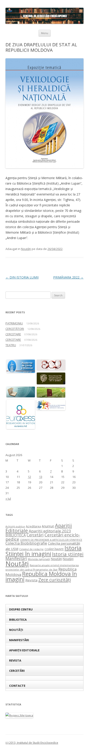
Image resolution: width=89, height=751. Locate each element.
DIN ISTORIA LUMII (22, 277)
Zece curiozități (54, 579)
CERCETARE (13, 334)
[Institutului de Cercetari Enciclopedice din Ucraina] (51, 369)
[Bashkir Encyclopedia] (51, 396)
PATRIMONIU (14, 323)
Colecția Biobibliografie (26, 543)
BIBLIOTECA (15, 535)
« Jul (8, 499)
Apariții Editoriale (24, 650)
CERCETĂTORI (14, 329)
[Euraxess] (20, 428)
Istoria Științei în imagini (43, 551)
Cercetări (35, 535)
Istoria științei (68, 554)
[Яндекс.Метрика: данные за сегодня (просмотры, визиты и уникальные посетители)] (19, 715)
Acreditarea (33, 526)
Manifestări (16, 558)
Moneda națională (39, 559)
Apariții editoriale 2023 (50, 531)
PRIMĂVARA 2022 (68, 277)
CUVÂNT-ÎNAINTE (54, 549)
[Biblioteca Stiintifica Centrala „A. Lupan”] (20, 396)
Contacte (17, 686)
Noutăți (26, 249)
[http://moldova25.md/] (51, 409)
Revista (31, 580)
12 (29, 477)
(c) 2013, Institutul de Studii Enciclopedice (31, 743)
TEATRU (10, 345)
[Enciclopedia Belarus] (51, 383)
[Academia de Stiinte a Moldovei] (20, 371)
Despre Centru (21, 609)
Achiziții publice (15, 526)
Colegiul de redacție (31, 549)
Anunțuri (48, 526)
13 (40, 477)
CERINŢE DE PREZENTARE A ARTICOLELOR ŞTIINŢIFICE (51, 539)
